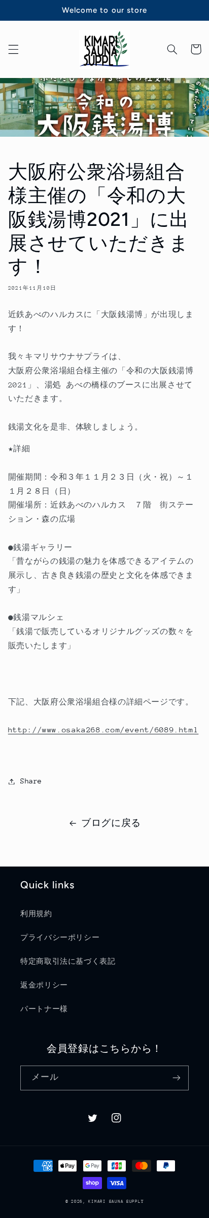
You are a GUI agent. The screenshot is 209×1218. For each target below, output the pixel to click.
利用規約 (36, 914)
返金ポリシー (44, 985)
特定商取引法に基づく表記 (68, 961)
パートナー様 (44, 1009)
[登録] (176, 1078)
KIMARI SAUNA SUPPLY (116, 1201)
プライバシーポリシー (59, 937)
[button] (13, 49)
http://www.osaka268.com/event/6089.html (103, 729)
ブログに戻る (111, 823)
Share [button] (31, 781)
